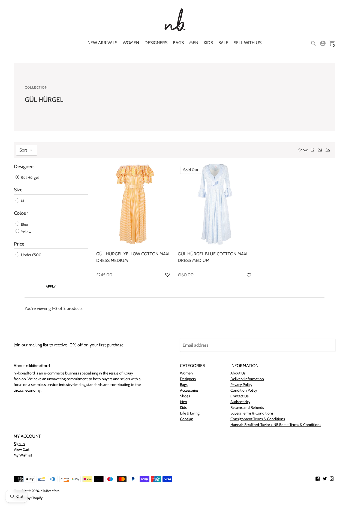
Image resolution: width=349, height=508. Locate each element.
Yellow (25, 231)
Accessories (189, 390)
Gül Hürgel (29, 177)
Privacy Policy (241, 384)
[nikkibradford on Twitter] (325, 478)
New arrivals (102, 42)
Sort (23, 150)
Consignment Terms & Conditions (257, 418)
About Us (238, 373)
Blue (24, 224)
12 (312, 149)
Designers (156, 42)
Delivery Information (247, 378)
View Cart (21, 449)
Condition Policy (243, 390)
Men (193, 42)
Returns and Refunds (247, 407)
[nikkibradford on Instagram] (332, 478)
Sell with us (247, 42)
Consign (186, 418)
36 (328, 149)
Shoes (185, 396)
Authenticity (240, 401)
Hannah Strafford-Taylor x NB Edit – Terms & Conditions (275, 424)
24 (320, 149)
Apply (51, 286)
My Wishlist (23, 455)
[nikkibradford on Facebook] (317, 478)
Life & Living (190, 413)
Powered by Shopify (28, 498)
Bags (178, 42)
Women (131, 42)
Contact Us (239, 396)
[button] (167, 275)
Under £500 (30, 254)
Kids (208, 42)
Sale (223, 42)
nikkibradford (50, 491)
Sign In (19, 443)
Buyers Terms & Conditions (251, 413)
